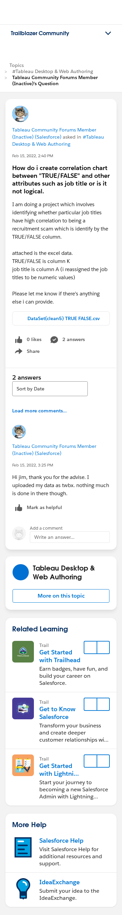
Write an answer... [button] (54, 537)
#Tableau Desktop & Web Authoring (52, 71)
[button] (61, 596)
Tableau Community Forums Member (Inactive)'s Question (55, 80)
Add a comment (46, 528)
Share (26, 352)
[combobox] (50, 388)
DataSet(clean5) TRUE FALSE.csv (63, 318)
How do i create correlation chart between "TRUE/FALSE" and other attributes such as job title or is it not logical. (61, 179)
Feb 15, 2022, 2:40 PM (32, 156)
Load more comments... (39, 411)
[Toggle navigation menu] (108, 33)
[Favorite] (90, 648)
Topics (16, 65)
